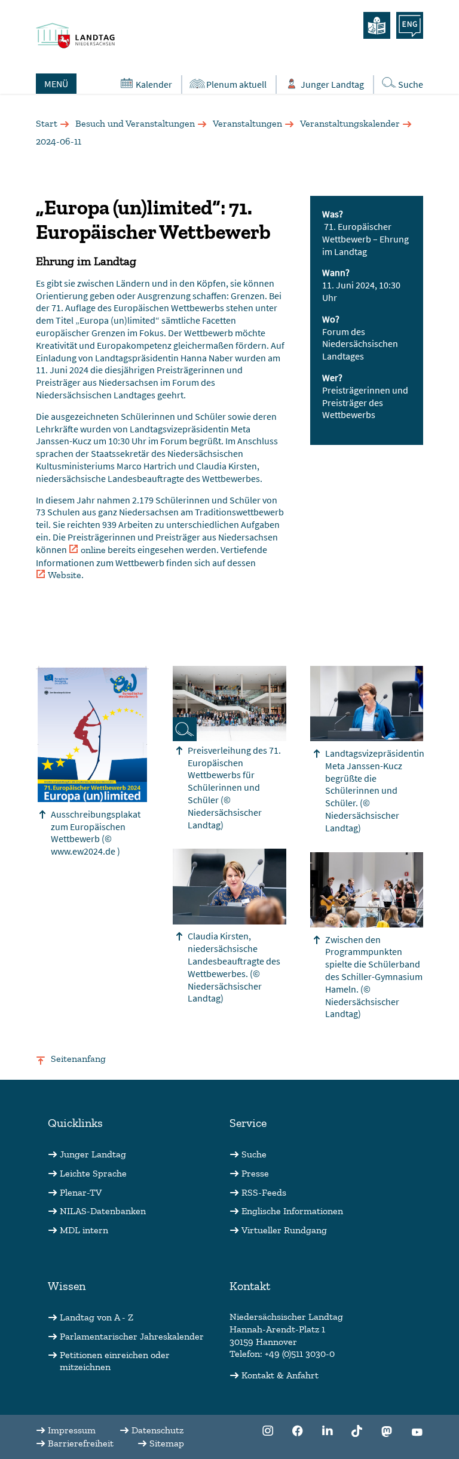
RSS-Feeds (263, 1192)
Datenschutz (157, 1430)
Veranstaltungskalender (350, 123)
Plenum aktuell (236, 84)
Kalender (154, 84)
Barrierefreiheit (81, 1443)
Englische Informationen (292, 1211)
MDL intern (84, 1230)
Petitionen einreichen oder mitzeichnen (115, 1361)
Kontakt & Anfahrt (280, 1375)
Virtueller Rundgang (284, 1230)
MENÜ (56, 84)
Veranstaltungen (247, 123)
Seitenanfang (78, 1058)
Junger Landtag (332, 84)
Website (64, 574)
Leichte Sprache (93, 1173)
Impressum (72, 1430)
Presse (255, 1173)
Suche (410, 84)
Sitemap (166, 1443)
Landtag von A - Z (96, 1317)
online (93, 549)
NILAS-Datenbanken (103, 1211)
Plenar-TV (81, 1192)
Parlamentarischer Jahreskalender (132, 1336)
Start (46, 123)
